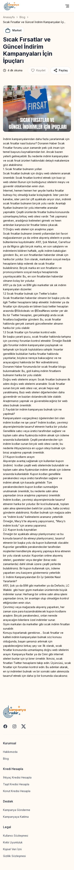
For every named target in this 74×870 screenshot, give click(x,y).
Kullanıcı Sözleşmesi (15, 835)
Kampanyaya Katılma (16, 816)
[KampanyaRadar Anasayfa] (11, 6)
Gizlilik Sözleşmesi (14, 856)
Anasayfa (9, 17)
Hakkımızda (10, 751)
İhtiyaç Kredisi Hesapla (17, 777)
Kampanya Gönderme (16, 809)
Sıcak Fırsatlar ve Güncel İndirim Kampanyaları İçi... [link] (34, 22)
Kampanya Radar (22, 654)
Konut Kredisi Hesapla (16, 791)
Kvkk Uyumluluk (13, 842)
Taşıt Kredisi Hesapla (16, 784)
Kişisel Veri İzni (12, 849)
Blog (22, 17)
